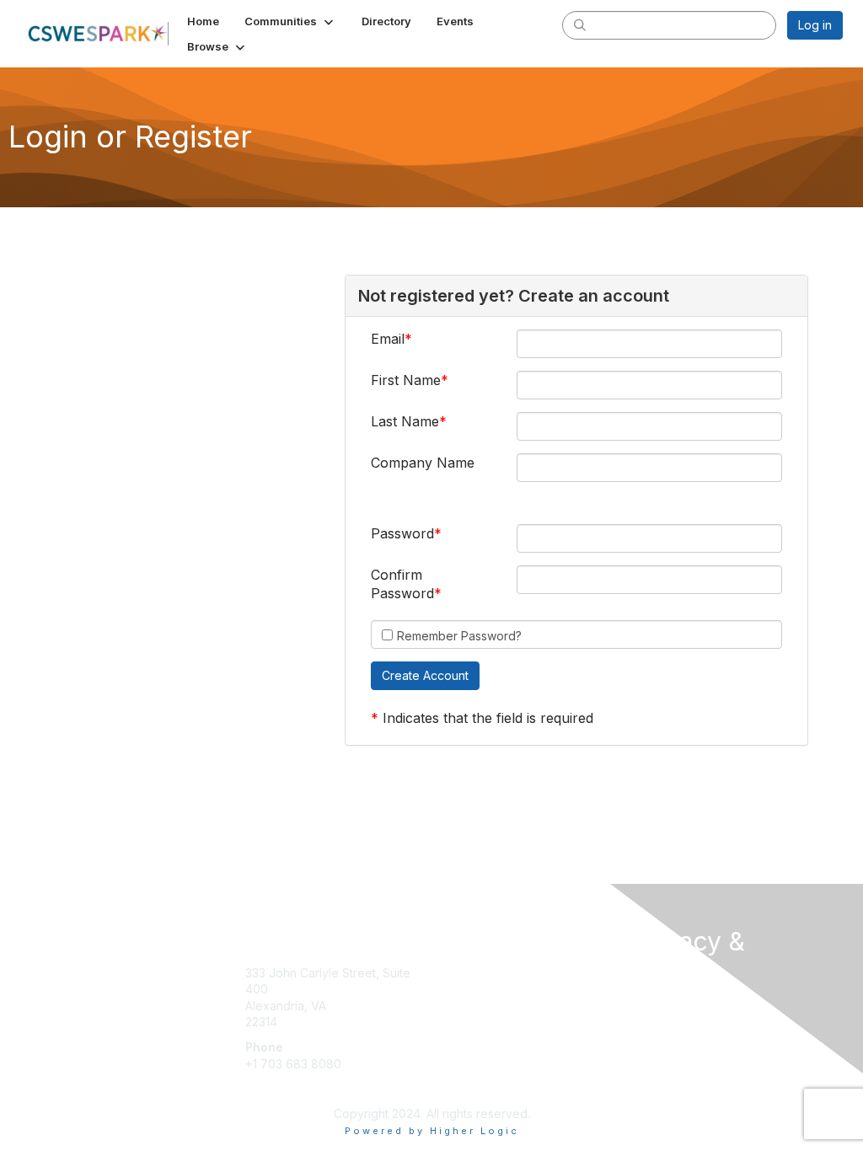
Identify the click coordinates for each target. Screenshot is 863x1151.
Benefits (461, 989)
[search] (580, 24)
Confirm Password (402, 584)
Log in (815, 25)
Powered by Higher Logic (432, 1131)
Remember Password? (459, 636)
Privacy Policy (671, 1019)
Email (388, 338)
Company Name (422, 462)
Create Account (288, 1088)
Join (450, 973)
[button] (290, 21)
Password (402, 533)
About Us (657, 1003)
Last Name (405, 421)
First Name (406, 380)
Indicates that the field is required (488, 717)
